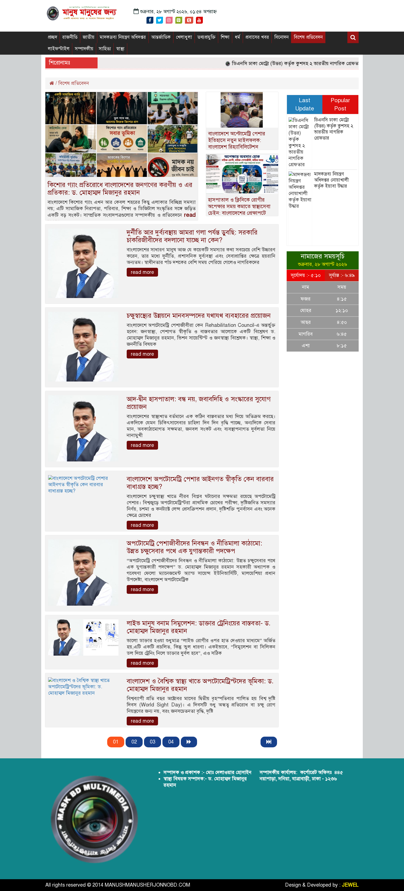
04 (171, 742)
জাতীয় (89, 37)
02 (134, 742)
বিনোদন (281, 37)
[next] (189, 742)
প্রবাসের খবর (257, 37)
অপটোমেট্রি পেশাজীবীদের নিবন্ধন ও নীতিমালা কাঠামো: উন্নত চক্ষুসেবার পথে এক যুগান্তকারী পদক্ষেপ (194, 547)
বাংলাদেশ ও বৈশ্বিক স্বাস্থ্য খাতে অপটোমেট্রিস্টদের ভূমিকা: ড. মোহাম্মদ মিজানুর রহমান (200, 685)
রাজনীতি (70, 37)
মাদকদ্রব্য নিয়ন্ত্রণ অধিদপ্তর (123, 37)
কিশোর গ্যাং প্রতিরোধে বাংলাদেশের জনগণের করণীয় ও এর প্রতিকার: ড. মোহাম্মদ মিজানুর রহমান (120, 189)
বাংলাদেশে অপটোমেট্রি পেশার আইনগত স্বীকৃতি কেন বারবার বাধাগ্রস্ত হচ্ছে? (200, 483)
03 (152, 742)
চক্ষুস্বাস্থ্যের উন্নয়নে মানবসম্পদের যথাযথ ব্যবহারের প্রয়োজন (199, 315)
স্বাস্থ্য (120, 49)
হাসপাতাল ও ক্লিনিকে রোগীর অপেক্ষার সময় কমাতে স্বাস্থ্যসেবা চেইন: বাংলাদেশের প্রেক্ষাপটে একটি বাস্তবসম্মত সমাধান (239, 210)
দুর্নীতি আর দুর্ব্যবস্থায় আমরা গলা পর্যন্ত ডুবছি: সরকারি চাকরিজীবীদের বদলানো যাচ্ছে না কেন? (192, 236)
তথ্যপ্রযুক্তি (206, 37)
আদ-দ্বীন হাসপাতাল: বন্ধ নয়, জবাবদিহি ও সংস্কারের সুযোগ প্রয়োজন (199, 403)
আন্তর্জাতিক (161, 37)
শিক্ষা (225, 37)
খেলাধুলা (184, 37)
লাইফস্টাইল (59, 49)
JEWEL (350, 885)
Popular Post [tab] (340, 104)
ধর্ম (237, 37)
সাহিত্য (105, 49)
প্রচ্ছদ (52, 37)
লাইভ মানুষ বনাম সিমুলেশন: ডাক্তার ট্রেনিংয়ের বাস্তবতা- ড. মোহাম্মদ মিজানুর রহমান (198, 627)
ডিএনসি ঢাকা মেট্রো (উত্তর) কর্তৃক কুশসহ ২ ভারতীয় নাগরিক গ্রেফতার (284, 63)
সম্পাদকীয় (84, 49)
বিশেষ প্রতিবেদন (308, 37)
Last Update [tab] (304, 104)
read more (142, 272)
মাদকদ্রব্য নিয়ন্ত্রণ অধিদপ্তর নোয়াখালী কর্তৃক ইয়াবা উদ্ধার (331, 180)
